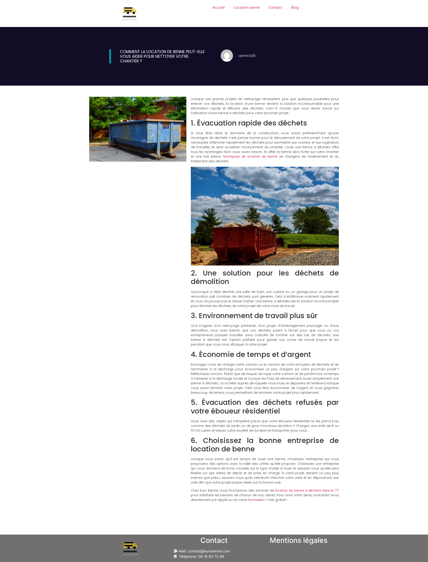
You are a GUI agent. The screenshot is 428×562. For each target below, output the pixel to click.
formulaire (256, 500)
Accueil (218, 7)
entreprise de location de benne (251, 156)
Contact (275, 7)
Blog (295, 7)
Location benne (247, 7)
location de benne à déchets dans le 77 (307, 490)
